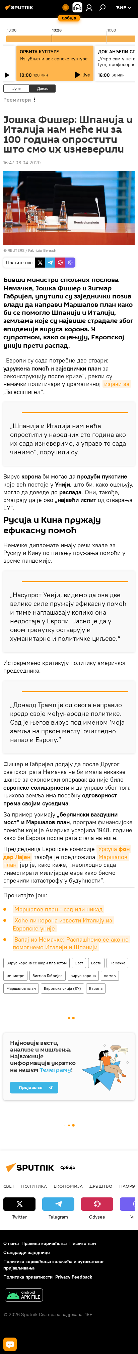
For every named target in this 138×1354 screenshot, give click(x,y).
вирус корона (83, 975)
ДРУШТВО (101, 1186)
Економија (68, 1186)
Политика (34, 1186)
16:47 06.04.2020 (22, 163)
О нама (11, 1243)
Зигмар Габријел (47, 975)
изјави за (116, 384)
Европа (95, 988)
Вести (96, 962)
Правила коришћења (44, 1243)
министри (15, 975)
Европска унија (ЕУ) (62, 988)
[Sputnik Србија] (20, 10)
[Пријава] (89, 7)
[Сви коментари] (10, 1344)
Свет (79, 962)
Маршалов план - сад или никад (58, 909)
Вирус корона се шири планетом (36, 962)
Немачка (117, 962)
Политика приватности (28, 1277)
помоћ (110, 975)
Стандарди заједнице (26, 1252)
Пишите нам (82, 1243)
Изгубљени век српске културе (54, 59)
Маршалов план (21, 988)
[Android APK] (24, 1295)
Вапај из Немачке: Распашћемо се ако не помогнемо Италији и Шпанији (71, 943)
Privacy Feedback (73, 1277)
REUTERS (16, 250)
